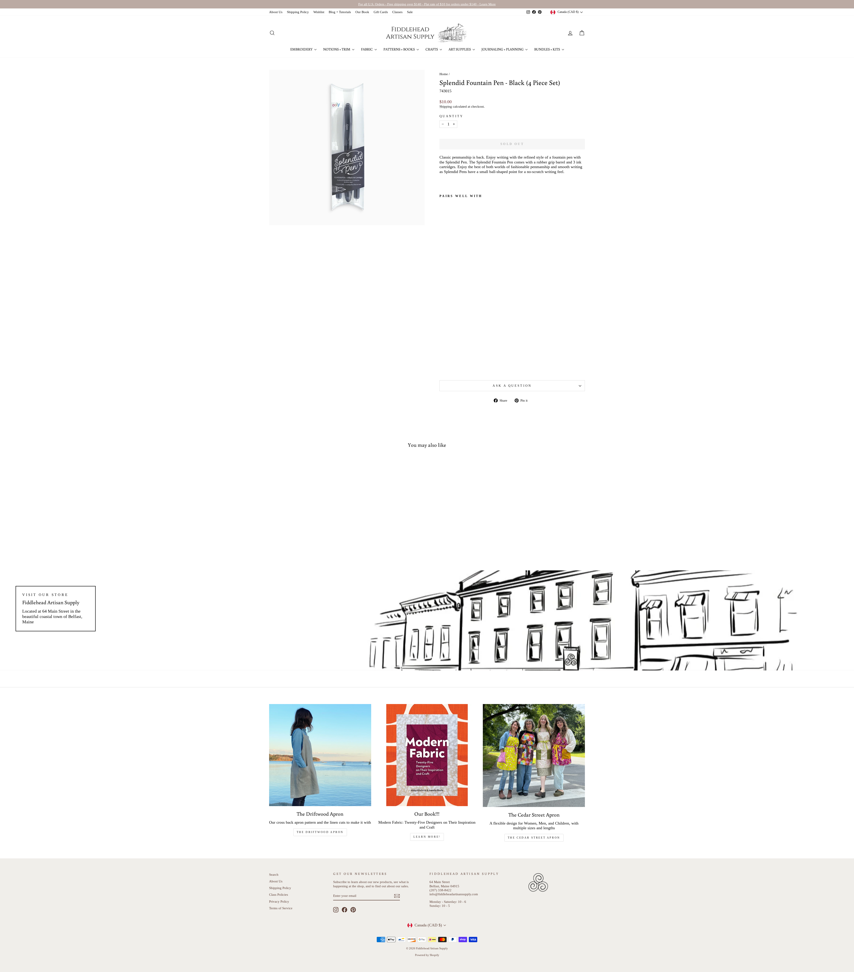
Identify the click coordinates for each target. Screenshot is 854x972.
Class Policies (278, 894)
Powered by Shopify (427, 955)
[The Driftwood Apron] (320, 755)
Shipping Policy (298, 12)
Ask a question (512, 385)
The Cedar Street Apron (534, 837)
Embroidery (301, 49)
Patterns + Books (399, 49)
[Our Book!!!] (427, 755)
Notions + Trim (337, 49)
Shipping (445, 106)
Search (273, 874)
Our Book (362, 12)
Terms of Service (280, 908)
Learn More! (427, 836)
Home (443, 74)
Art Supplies (460, 49)
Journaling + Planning (502, 49)
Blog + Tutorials (340, 12)
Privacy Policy (279, 901)
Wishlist (318, 12)
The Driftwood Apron (320, 832)
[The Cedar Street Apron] (534, 755)
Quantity (451, 116)
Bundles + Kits (547, 49)
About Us (275, 12)
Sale (410, 12)
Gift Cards (381, 12)
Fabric (367, 49)
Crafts (432, 49)
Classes (397, 12)
